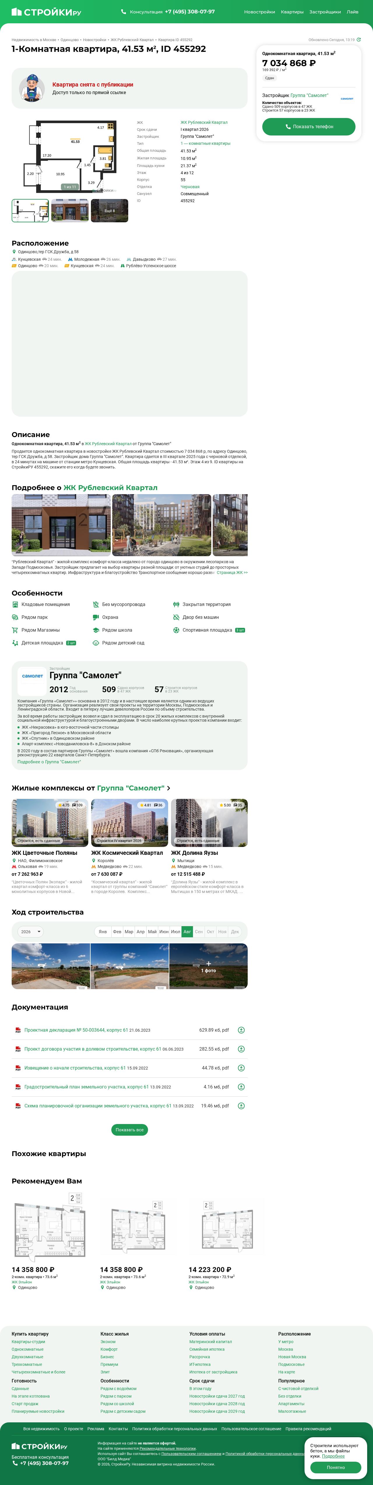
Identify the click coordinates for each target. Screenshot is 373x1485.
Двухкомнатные (27, 1356)
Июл (175, 931)
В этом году (200, 1388)
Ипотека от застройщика (213, 1372)
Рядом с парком (116, 1396)
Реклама (95, 1428)
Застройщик (86, 673)
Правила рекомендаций (308, 1428)
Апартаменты (291, 1403)
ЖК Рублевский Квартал (204, 122)
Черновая (190, 186)
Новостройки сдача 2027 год (217, 1396)
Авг (187, 931)
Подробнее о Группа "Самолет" (49, 762)
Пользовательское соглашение (251, 1428)
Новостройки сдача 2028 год (217, 1403)
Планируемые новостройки (38, 1411)
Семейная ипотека (207, 1349)
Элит (105, 1372)
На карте (286, 1372)
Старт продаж (25, 1403)
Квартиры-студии (28, 1341)
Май (152, 931)
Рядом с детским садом (123, 1411)
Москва (285, 1349)
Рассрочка (199, 1356)
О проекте (73, 1428)
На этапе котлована (31, 1396)
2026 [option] (26, 932)
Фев (117, 931)
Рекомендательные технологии (168, 1448)
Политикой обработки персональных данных (266, 1453)
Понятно (336, 1467)
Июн (164, 931)
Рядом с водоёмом (118, 1388)
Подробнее (333, 1456)
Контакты (118, 1428)
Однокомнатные (27, 1349)
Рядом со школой (117, 1403)
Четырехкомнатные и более (38, 1372)
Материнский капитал (210, 1341)
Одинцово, (28, 251)
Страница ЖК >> (232, 572)
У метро (285, 1341)
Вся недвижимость (41, 1428)
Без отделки (289, 1396)
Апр (141, 931)
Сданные (20, 1388)
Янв (103, 931)
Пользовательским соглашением (191, 1453)
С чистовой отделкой (298, 1388)
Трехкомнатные (27, 1364)
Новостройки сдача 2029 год (217, 1411)
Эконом (108, 1341)
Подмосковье (291, 1364)
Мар (129, 931)
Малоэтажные (292, 1411)
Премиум (109, 1364)
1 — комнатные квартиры (206, 143)
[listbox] (30, 932)
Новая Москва (292, 1356)
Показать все (130, 1129)
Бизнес (107, 1356)
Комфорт (109, 1349)
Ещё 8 (110, 211)
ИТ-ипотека (200, 1364)
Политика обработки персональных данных (174, 1428)
